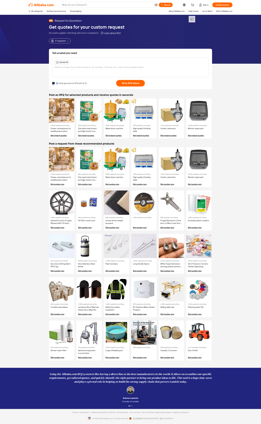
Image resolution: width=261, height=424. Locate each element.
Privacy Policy (123, 412)
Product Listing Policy (81, 412)
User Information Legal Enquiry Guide (156, 412)
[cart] (193, 5)
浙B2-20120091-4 (166, 418)
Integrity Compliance (180, 412)
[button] (156, 5)
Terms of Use (135, 412)
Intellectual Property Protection (103, 412)
